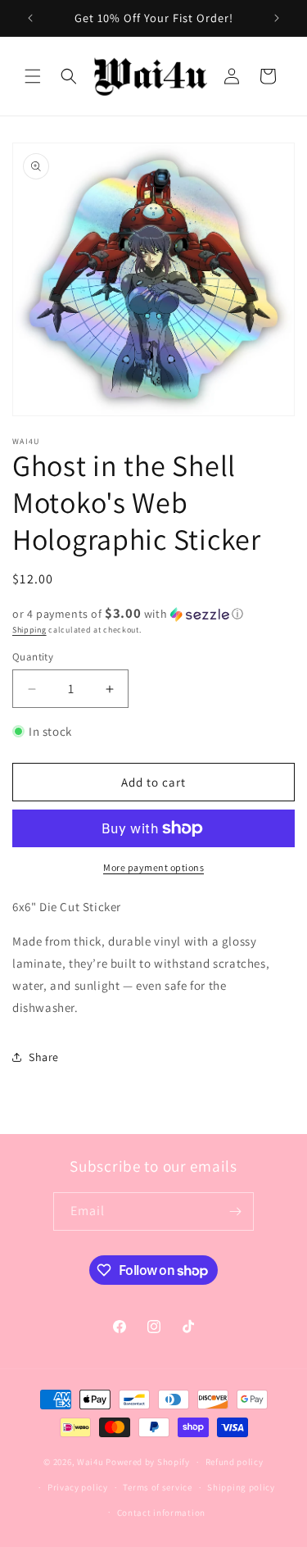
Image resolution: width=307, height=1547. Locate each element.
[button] (33, 76)
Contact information (161, 1512)
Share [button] (44, 1057)
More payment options (153, 867)
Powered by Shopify (148, 1462)
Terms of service (157, 1487)
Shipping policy (241, 1487)
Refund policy (234, 1462)
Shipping (29, 629)
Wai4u (90, 1462)
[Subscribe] (235, 1211)
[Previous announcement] (30, 18)
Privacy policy (77, 1487)
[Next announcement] (277, 18)
